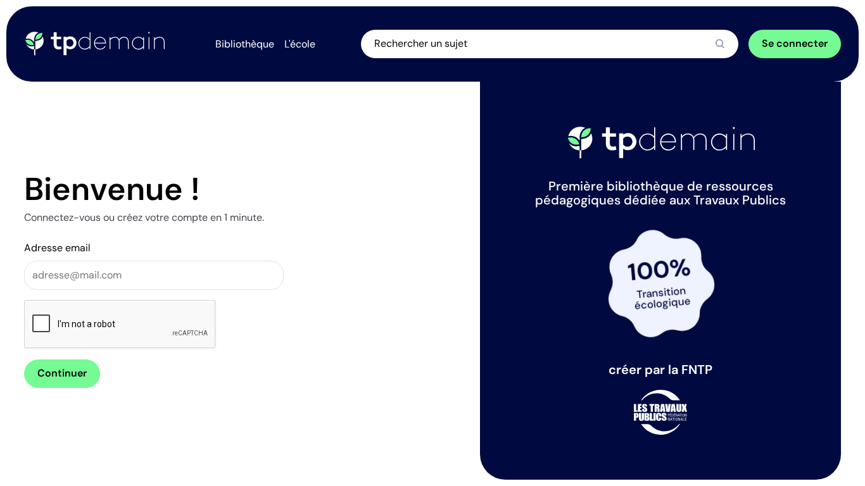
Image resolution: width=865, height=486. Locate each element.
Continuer (62, 373)
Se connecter (795, 43)
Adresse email (57, 247)
